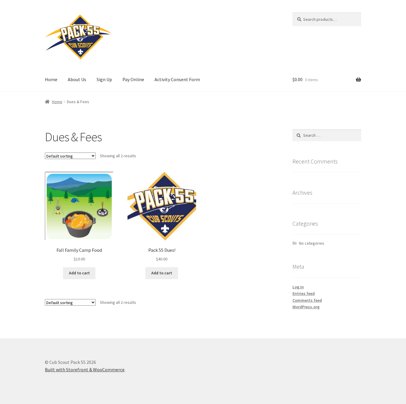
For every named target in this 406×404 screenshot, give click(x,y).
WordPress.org (306, 306)
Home (51, 79)
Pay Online (133, 79)
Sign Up (104, 79)
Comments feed (307, 300)
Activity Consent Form (177, 79)
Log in (298, 287)
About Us (77, 79)
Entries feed (303, 293)
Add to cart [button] (79, 273)
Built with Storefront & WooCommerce (85, 369)
